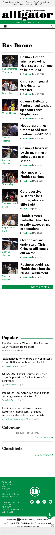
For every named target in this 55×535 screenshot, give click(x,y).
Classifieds (38, 2)
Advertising (8, 487)
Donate (6, 489)
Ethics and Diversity (12, 502)
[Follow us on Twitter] (32, 501)
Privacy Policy (9, 496)
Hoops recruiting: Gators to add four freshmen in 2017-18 (35, 130)
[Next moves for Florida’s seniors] (10, 176)
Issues (15, 4)
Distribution (8, 504)
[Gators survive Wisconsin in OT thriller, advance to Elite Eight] (10, 195)
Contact (29, 2)
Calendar (11, 427)
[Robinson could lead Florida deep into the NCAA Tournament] (10, 268)
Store (22, 4)
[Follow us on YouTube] (50, 501)
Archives (6, 507)
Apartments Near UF (34, 4)
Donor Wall (8, 491)
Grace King (7, 93)
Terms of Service (10, 494)
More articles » (41, 287)
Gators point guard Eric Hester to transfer (34, 85)
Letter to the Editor (12, 509)
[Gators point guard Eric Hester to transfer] (10, 85)
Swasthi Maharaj (11, 366)
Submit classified (42, 454)
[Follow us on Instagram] (44, 501)
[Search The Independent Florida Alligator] (52, 26)
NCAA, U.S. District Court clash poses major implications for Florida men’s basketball (24, 377)
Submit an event (43, 437)
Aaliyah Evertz (10, 400)
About (5, 2)
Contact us (8, 484)
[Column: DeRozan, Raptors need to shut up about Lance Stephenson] (10, 105)
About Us (6, 482)
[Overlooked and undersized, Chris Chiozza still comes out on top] (10, 244)
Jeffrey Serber (10, 384)
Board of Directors (16, 2)
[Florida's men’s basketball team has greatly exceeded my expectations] (10, 220)
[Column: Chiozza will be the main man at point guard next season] (10, 152)
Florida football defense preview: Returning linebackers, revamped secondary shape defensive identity (23, 411)
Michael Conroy (10, 113)
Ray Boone (27, 74)
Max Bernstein (11, 419)
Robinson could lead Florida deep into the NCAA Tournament (35, 268)
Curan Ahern (25, 419)
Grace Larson (10, 350)
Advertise (47, 2)
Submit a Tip (8, 512)
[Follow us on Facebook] (38, 501)
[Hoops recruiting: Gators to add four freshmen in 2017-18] (10, 129)
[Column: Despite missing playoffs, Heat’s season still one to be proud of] (10, 61)
